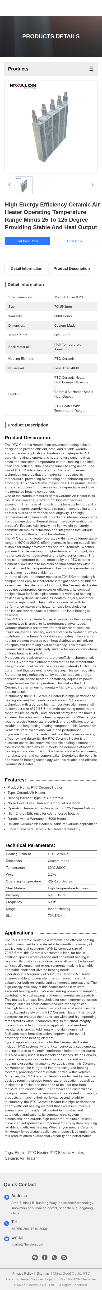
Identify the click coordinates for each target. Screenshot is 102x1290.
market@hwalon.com (27, 1244)
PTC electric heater (66, 1153)
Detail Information (26, 269)
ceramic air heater (21, 1158)
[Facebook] (44, 1259)
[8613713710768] (54, 1259)
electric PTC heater (31, 1153)
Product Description (72, 269)
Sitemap (43, 1273)
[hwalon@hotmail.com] (64, 1259)
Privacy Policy (22, 1273)
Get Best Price (27, 241)
